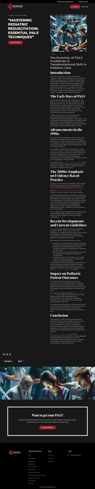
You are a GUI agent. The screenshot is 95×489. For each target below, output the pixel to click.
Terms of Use (50, 458)
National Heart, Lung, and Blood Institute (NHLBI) (67, 189)
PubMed (63, 217)
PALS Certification (32, 469)
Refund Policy (51, 461)
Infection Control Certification (34, 478)
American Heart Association (72, 162)
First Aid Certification (32, 466)
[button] (68, 7)
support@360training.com (76, 455)
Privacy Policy (51, 455)
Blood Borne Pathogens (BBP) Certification (36, 475)
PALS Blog (23, 15)
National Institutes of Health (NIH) (67, 190)
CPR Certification (31, 464)
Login (29, 455)
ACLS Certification (32, 458)
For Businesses (31, 483)
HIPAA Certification (32, 480)
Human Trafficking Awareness (34, 472)
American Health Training (61, 334)
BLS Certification (31, 461)
